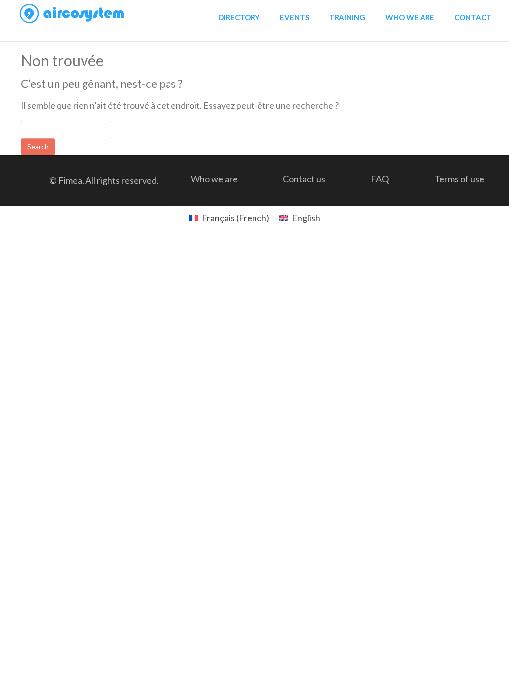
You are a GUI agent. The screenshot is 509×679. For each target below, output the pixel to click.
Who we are (409, 17)
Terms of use (459, 178)
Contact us (304, 178)
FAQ (380, 178)
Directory (239, 17)
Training (347, 17)
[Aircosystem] (72, 13)
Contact (473, 17)
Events (294, 17)
